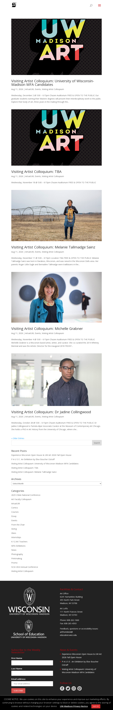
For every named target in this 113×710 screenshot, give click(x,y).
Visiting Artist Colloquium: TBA (36, 171)
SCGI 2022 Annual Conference (24, 567)
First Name (16, 658)
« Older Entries (17, 438)
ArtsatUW (29, 89)
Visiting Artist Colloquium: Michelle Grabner (47, 328)
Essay (13, 516)
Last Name (16, 668)
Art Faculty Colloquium (21, 499)
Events (38, 89)
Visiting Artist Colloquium (53, 89)
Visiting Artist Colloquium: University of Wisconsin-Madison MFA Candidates (52, 82)
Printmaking (16, 558)
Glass (13, 533)
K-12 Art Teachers (19, 541)
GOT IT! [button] (96, 706)
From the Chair (18, 524)
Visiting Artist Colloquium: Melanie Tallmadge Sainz (53, 247)
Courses (15, 512)
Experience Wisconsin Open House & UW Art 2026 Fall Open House (41, 455)
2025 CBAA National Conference (25, 495)
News (13, 550)
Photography (17, 554)
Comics (14, 507)
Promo (14, 562)
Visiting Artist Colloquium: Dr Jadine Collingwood (51, 411)
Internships (16, 537)
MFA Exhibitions (18, 546)
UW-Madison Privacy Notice (74, 706)
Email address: (18, 679)
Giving (14, 528)
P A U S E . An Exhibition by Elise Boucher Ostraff (33, 459)
